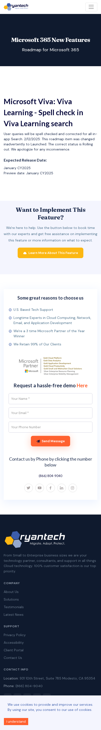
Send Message (53, 441)
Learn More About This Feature (53, 253)
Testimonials (14, 607)
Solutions (11, 599)
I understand (16, 721)
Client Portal (14, 650)
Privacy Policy (15, 635)
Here (82, 385)
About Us (11, 592)
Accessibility (14, 642)
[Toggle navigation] (91, 7)
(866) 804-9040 (50, 476)
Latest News (14, 614)
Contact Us (13, 657)
